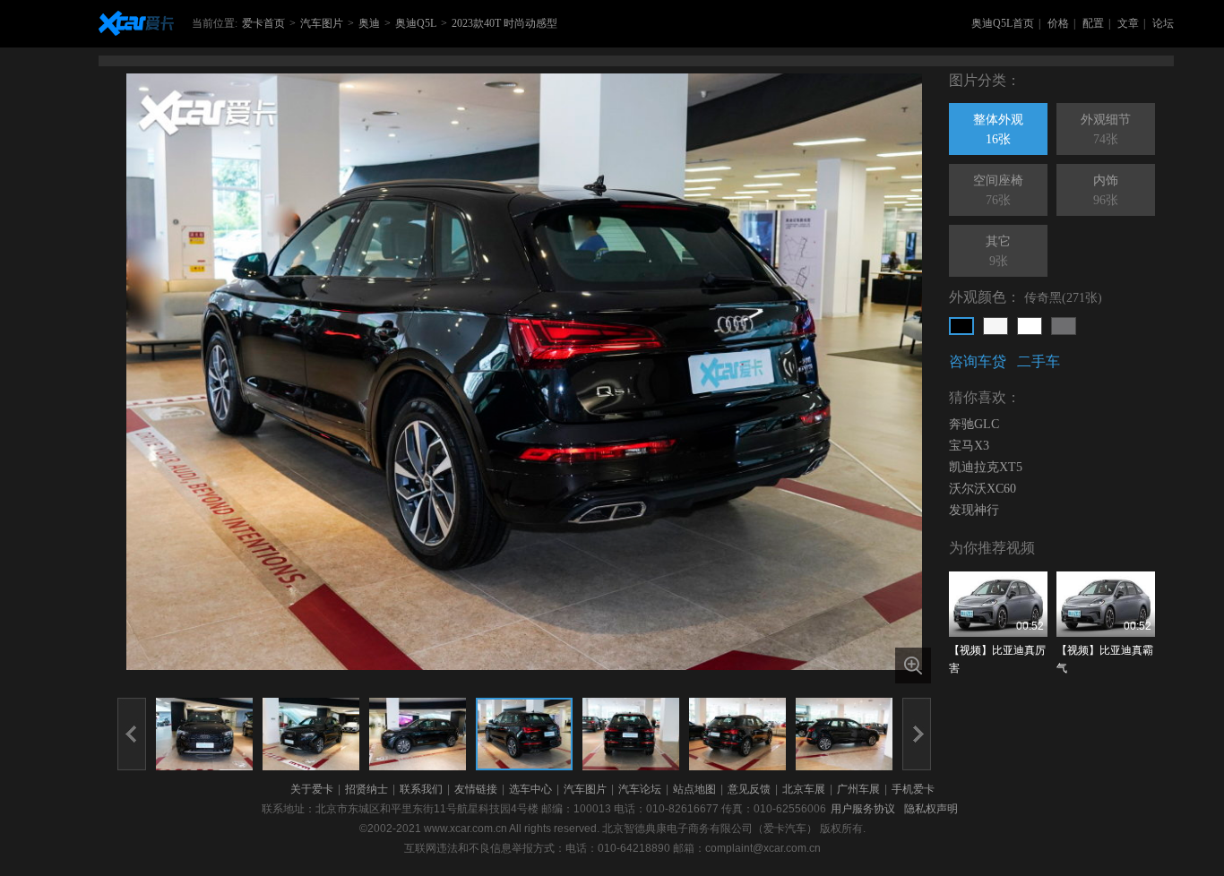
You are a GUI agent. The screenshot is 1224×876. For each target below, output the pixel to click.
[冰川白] (995, 326)
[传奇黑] (961, 326)
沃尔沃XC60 (982, 488)
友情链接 (475, 789)
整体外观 (998, 129)
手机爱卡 (913, 789)
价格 (1058, 23)
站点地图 (694, 789)
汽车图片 (321, 23)
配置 (1093, 23)
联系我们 (421, 789)
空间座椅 (998, 190)
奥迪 (369, 23)
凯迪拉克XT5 (985, 467)
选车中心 (530, 789)
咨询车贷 (977, 361)
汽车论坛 (639, 789)
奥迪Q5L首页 (1002, 23)
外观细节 (1106, 129)
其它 (998, 251)
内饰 (1105, 190)
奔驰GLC (974, 424)
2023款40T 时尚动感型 (504, 23)
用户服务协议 (863, 809)
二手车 (1038, 361)
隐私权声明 (931, 809)
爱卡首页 (263, 23)
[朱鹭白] (1029, 326)
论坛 (1163, 23)
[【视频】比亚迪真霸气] (1105, 604)
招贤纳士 (366, 789)
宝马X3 (969, 445)
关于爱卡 (311, 789)
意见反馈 (749, 789)
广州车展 (858, 789)
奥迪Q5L (415, 23)
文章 (1128, 23)
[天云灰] (1063, 326)
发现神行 (974, 510)
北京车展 (803, 789)
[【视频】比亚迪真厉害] (998, 604)
